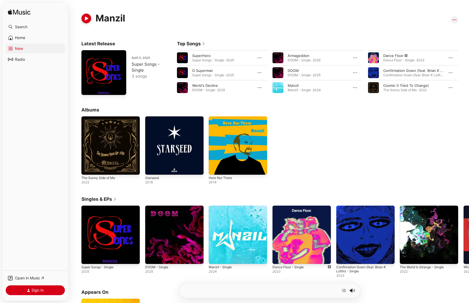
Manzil (293, 85)
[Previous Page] (171, 73)
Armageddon (298, 55)
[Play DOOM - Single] (152, 257)
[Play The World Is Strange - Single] (407, 257)
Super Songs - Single (99, 208)
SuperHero (201, 55)
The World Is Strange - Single (424, 208)
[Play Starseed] (152, 168)
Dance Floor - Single (289, 208)
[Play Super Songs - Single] (88, 88)
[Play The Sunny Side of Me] (88, 168)
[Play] (86, 18)
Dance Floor (393, 55)
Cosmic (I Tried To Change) (406, 85)
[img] (19, 12)
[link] (191, 44)
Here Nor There (222, 118)
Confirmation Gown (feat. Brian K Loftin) (417, 70)
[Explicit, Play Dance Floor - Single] (279, 257)
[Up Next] (344, 290)
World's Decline (205, 85)
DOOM (293, 70)
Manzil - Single (221, 208)
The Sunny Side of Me (100, 118)
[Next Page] (463, 73)
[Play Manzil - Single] (215, 257)
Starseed (152, 118)
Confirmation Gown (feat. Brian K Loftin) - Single (364, 210)
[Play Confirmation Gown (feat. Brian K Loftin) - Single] (343, 257)
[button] (35, 26)
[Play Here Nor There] (215, 168)
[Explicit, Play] (373, 57)
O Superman (202, 70)
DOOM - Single (157, 208)
